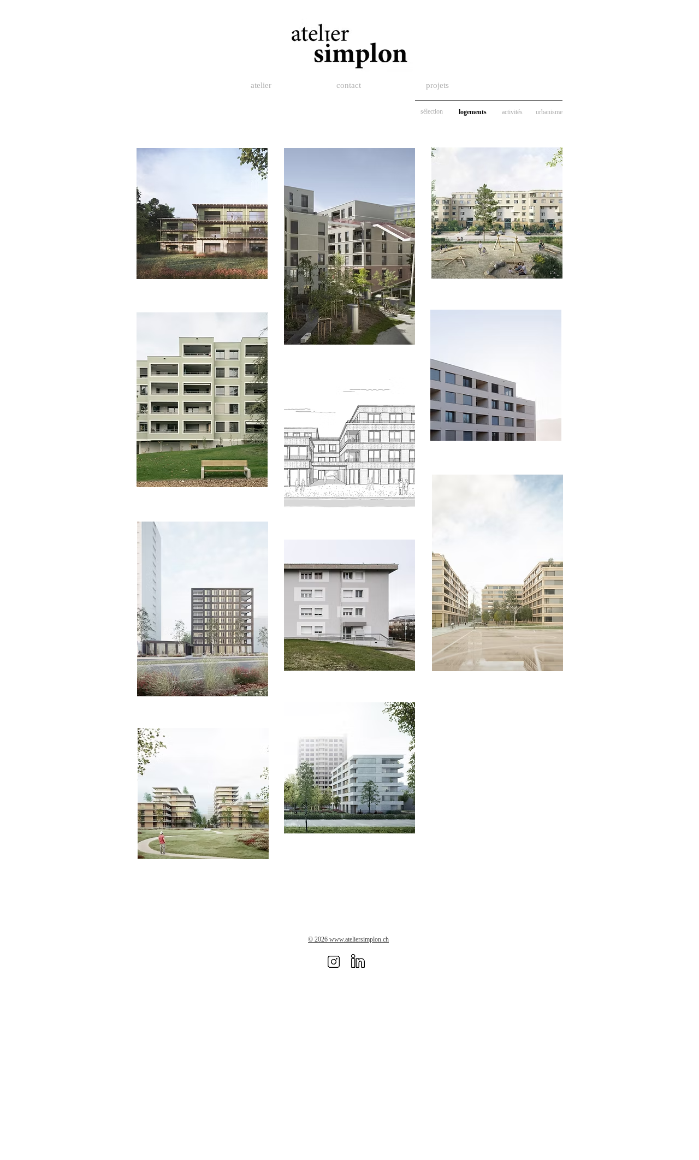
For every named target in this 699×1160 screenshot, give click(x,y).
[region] (202, 229)
